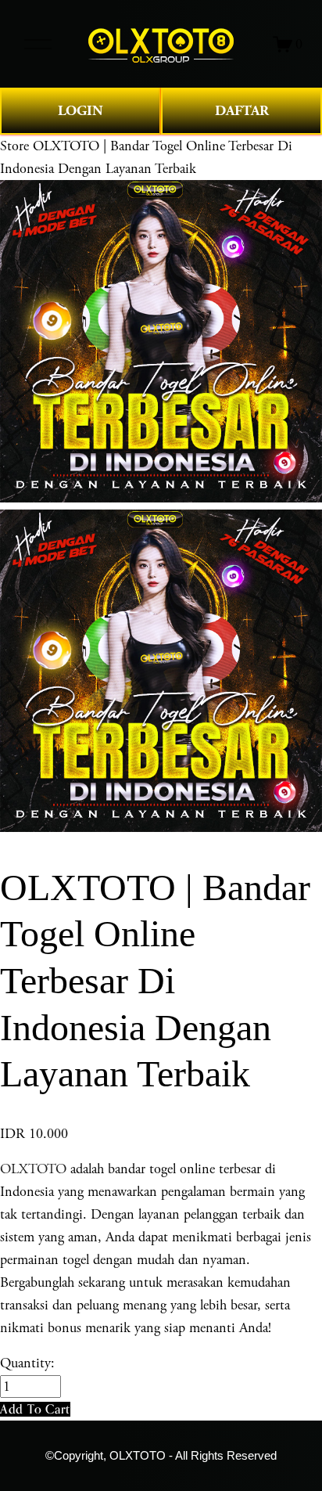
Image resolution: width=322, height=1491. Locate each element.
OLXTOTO (33, 1169)
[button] (35, 1409)
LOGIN (80, 111)
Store (14, 146)
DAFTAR (242, 111)
